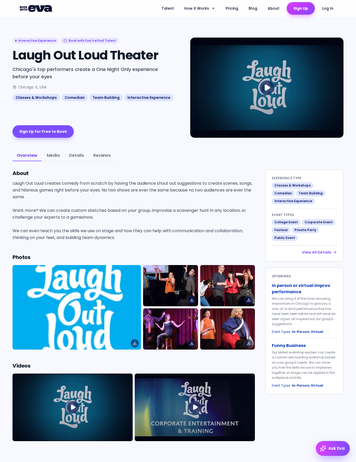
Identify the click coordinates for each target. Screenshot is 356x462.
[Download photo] (135, 343)
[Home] (37, 8)
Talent (168, 8)
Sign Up (300, 8)
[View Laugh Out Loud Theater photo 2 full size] (227, 285)
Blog (253, 8)
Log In (327, 8)
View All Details (316, 252)
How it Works (196, 8)
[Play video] (73, 407)
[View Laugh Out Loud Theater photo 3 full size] (170, 329)
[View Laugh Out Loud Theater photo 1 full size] (170, 285)
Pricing (232, 8)
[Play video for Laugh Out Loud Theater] (266, 88)
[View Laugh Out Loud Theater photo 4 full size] (227, 329)
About (273, 8)
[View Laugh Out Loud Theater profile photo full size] (77, 307)
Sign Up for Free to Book (43, 131)
